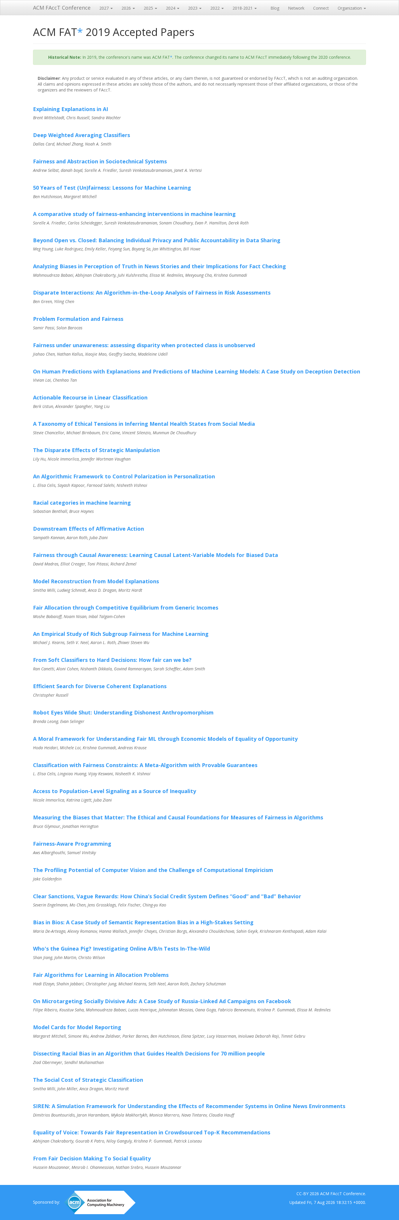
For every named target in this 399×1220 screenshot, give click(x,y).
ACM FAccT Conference (62, 7)
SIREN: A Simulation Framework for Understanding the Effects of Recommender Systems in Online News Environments (189, 1106)
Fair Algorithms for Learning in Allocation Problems (101, 974)
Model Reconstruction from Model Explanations (96, 581)
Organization (350, 8)
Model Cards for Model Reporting (77, 1027)
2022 (215, 8)
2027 (104, 8)
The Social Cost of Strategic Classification (88, 1079)
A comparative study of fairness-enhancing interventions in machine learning (134, 213)
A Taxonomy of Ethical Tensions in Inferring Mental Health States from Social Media (144, 423)
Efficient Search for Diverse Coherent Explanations (99, 686)
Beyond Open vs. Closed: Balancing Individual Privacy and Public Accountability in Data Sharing (156, 240)
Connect (321, 8)
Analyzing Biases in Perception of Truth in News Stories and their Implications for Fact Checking (159, 266)
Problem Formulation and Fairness (78, 318)
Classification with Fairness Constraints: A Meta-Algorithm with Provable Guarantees (145, 765)
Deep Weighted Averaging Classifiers (81, 135)
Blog (274, 8)
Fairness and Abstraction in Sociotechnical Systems (100, 161)
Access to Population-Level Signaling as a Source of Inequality (114, 791)
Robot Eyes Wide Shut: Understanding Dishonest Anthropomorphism (123, 712)
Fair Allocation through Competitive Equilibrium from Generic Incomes (125, 607)
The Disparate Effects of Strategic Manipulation (96, 450)
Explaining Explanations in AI (70, 109)
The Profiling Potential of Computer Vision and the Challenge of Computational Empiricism (153, 869)
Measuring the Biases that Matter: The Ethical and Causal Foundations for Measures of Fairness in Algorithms (178, 817)
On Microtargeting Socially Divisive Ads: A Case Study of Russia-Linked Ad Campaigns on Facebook (162, 1001)
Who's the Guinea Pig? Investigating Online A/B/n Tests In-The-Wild (121, 948)
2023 (193, 8)
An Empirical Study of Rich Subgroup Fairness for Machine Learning (121, 633)
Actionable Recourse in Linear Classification (90, 397)
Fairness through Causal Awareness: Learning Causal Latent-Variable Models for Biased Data (155, 554)
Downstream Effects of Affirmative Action (88, 528)
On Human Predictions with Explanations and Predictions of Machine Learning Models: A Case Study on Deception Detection (196, 371)
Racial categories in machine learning (82, 502)
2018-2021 (243, 8)
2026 (127, 8)
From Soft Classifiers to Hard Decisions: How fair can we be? (112, 659)
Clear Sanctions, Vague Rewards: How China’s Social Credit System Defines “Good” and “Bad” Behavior (167, 896)
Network (296, 8)
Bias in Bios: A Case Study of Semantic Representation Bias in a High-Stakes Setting (143, 922)
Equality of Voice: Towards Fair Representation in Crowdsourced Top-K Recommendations (151, 1132)
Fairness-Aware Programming (72, 843)
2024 (171, 8)
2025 (149, 8)
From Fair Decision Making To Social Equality (92, 1158)
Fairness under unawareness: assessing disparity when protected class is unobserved (144, 345)
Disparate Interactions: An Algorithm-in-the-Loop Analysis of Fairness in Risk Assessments (151, 292)
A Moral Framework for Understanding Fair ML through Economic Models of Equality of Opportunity (165, 738)
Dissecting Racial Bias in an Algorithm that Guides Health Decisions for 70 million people (149, 1053)
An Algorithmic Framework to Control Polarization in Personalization (124, 476)
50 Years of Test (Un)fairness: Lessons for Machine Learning (112, 187)
